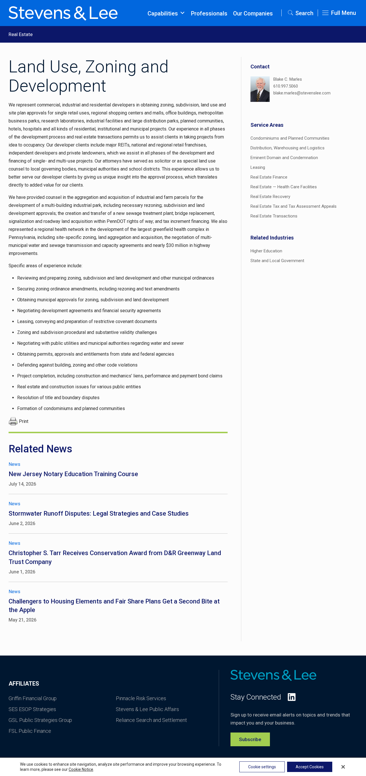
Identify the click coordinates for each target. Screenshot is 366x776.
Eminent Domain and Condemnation (284, 157)
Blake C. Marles (287, 79)
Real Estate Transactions (273, 216)
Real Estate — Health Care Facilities (283, 186)
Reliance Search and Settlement (151, 720)
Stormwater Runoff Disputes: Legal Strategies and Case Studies (99, 513)
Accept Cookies (310, 767)
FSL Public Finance (30, 731)
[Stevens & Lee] (63, 13)
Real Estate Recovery (270, 196)
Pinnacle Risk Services (141, 698)
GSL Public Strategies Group (40, 720)
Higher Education (266, 251)
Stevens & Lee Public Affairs (147, 709)
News (14, 464)
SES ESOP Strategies (32, 709)
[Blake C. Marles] (260, 90)
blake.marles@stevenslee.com (302, 93)
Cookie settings (262, 767)
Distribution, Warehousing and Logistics (287, 148)
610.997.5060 (285, 86)
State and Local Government (277, 260)
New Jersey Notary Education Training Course (73, 474)
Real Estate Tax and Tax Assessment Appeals (293, 206)
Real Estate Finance (268, 177)
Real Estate (21, 34)
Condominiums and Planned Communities (289, 138)
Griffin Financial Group (33, 698)
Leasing (257, 167)
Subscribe (250, 739)
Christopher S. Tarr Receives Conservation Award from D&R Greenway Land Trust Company (115, 557)
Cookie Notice (81, 769)
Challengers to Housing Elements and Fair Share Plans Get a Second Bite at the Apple (114, 606)
